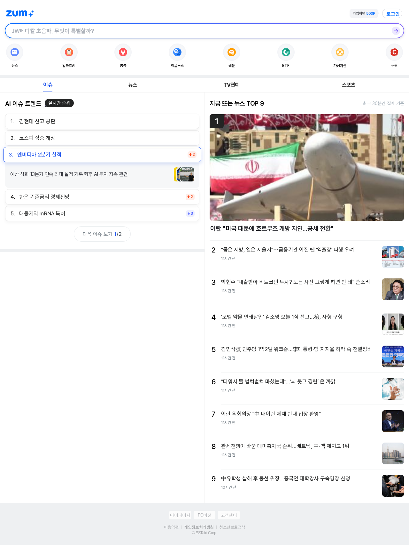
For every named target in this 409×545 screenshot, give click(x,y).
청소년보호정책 (232, 527)
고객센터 (229, 515)
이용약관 (171, 527)
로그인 (393, 13)
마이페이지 (180, 515)
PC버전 (204, 515)
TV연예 (231, 85)
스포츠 (349, 85)
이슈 (47, 85)
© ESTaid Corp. (204, 533)
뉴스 (132, 85)
